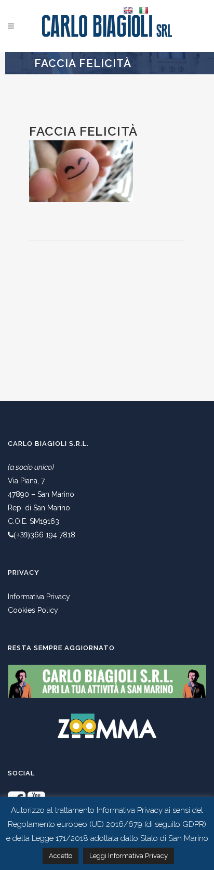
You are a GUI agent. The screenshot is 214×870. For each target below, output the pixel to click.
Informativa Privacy (39, 596)
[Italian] (143, 10)
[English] (127, 10)
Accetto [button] (60, 856)
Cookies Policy (33, 610)
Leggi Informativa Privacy (128, 856)
